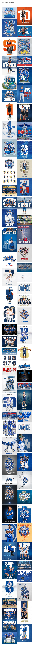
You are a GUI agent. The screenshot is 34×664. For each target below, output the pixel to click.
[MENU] (31, 2)
